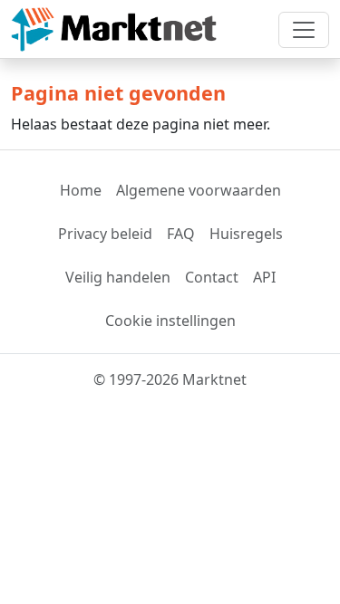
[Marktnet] (114, 29)
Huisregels (246, 234)
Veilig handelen (117, 277)
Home (81, 190)
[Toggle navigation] (303, 30)
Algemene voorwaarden (198, 190)
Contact (211, 277)
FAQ (181, 234)
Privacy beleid (105, 234)
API (264, 277)
